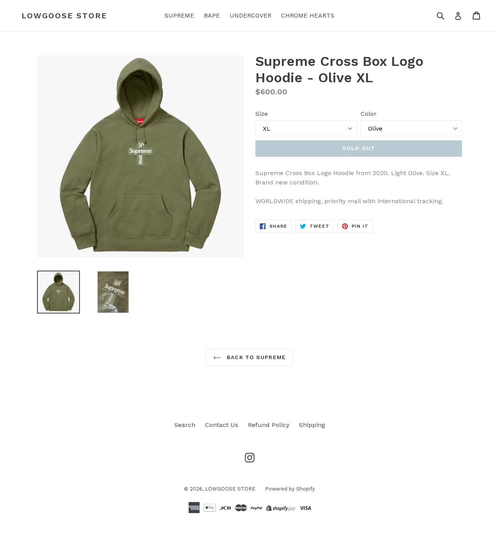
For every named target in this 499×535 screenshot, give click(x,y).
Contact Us (221, 425)
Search (184, 425)
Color (369, 113)
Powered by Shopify (290, 489)
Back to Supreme (255, 357)
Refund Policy (268, 425)
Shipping (312, 425)
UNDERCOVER (250, 15)
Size (261, 113)
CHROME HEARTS (307, 15)
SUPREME (179, 15)
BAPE (212, 15)
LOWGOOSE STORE (64, 15)
